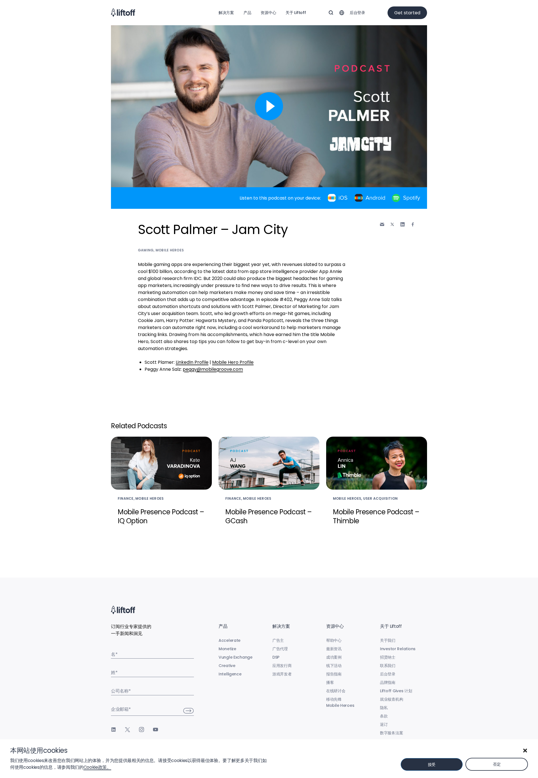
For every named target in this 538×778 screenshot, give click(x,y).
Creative (227, 665)
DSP (275, 657)
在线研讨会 (335, 691)
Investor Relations (398, 649)
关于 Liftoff (296, 12)
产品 (247, 12)
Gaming (146, 250)
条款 (384, 716)
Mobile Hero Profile (233, 362)
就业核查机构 (391, 699)
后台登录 (357, 12)
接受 (431, 764)
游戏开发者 (282, 674)
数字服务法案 (391, 733)
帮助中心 (334, 640)
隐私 (384, 707)
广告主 (278, 640)
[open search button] (330, 12)
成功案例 (334, 657)
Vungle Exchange (235, 657)
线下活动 (334, 665)
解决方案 (226, 12)
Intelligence (230, 674)
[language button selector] (341, 12)
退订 (384, 724)
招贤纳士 (387, 657)
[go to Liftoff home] (123, 12)
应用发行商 (282, 665)
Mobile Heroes (170, 250)
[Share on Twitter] (392, 224)
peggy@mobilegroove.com (213, 369)
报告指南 (334, 674)
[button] (525, 750)
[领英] (113, 729)
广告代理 (280, 649)
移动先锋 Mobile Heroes (340, 702)
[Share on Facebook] (412, 224)
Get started (407, 13)
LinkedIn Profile (192, 362)
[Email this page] (382, 224)
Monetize (227, 649)
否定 (496, 764)
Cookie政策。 (97, 767)
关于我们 (387, 640)
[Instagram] (141, 729)
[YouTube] (155, 729)
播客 (330, 682)
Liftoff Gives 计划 (396, 691)
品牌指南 (387, 682)
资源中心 (268, 12)
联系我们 (387, 665)
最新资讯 (334, 649)
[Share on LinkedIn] (402, 224)
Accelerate (229, 640)
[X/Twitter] (127, 729)
